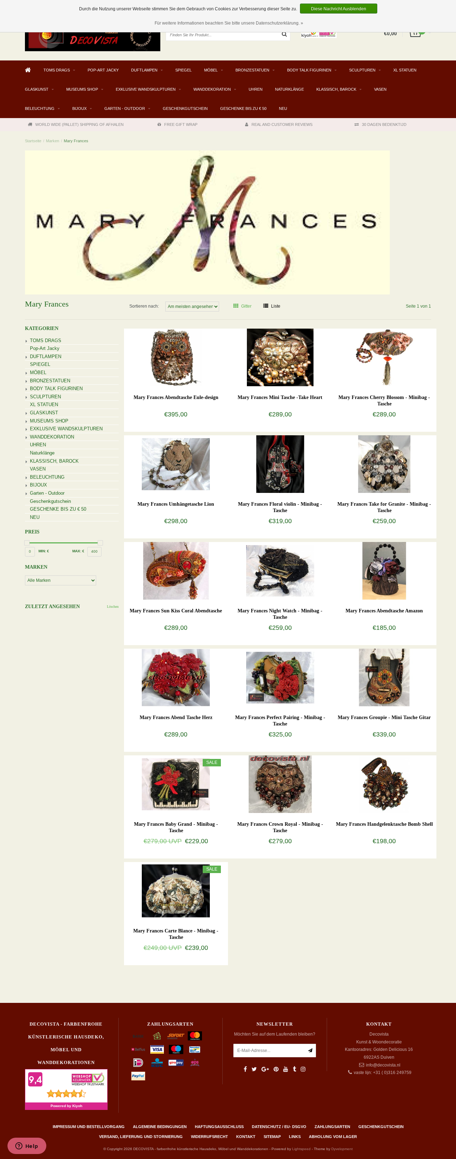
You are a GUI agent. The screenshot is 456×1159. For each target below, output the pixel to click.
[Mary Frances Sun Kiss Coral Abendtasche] (176, 570)
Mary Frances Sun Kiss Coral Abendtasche (176, 610)
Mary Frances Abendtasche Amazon (384, 610)
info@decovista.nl (383, 1065)
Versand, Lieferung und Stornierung (141, 1136)
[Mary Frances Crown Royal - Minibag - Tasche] (280, 783)
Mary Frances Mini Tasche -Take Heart (280, 397)
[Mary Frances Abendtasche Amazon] (384, 570)
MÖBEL (211, 70)
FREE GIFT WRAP (180, 124)
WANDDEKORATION (212, 89)
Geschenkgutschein (185, 108)
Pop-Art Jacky (103, 70)
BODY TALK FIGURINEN (309, 70)
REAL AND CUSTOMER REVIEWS (282, 124)
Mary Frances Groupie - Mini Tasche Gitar (384, 717)
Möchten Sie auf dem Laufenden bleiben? (274, 1034)
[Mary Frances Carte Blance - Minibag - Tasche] (176, 890)
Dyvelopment (342, 1149)
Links (295, 1136)
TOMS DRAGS (56, 70)
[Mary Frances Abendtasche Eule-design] (176, 357)
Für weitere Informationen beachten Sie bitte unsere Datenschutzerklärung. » (229, 23)
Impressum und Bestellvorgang (89, 1127)
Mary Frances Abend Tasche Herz (176, 717)
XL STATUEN (404, 70)
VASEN (380, 89)
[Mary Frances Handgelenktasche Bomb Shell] (384, 783)
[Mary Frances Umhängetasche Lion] (176, 463)
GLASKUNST (36, 89)
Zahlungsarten (332, 1127)
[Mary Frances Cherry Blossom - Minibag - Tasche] (384, 357)
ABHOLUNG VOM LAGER (333, 1136)
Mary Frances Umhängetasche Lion (176, 504)
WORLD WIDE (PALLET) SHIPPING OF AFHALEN (79, 124)
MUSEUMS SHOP (82, 89)
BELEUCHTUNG (40, 108)
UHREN (256, 89)
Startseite (33, 141)
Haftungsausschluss (219, 1127)
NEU (283, 108)
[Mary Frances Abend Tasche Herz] (176, 677)
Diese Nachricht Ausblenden (338, 8)
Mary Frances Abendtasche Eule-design (176, 397)
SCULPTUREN (362, 70)
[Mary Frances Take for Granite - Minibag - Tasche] (384, 463)
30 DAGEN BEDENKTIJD (384, 124)
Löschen (113, 606)
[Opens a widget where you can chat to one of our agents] (26, 1146)
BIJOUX (79, 108)
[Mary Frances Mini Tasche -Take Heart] (280, 357)
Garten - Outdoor (124, 108)
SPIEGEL (183, 70)
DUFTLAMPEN (144, 70)
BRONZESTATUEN (252, 70)
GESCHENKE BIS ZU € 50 (243, 108)
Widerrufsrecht (209, 1136)
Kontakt (245, 1136)
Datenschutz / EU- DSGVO (279, 1127)
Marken (52, 141)
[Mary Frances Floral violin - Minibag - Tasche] (280, 463)
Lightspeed (301, 1149)
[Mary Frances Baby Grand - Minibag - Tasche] (176, 783)
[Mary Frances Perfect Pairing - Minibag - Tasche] (280, 677)
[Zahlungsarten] (138, 1036)
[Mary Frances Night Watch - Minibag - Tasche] (280, 570)
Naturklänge (289, 89)
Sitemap (272, 1136)
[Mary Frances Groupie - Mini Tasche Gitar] (384, 677)
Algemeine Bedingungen (160, 1127)
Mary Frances (76, 141)
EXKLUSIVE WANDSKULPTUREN (146, 89)
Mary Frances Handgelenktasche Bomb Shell (384, 824)
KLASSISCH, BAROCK (336, 89)
